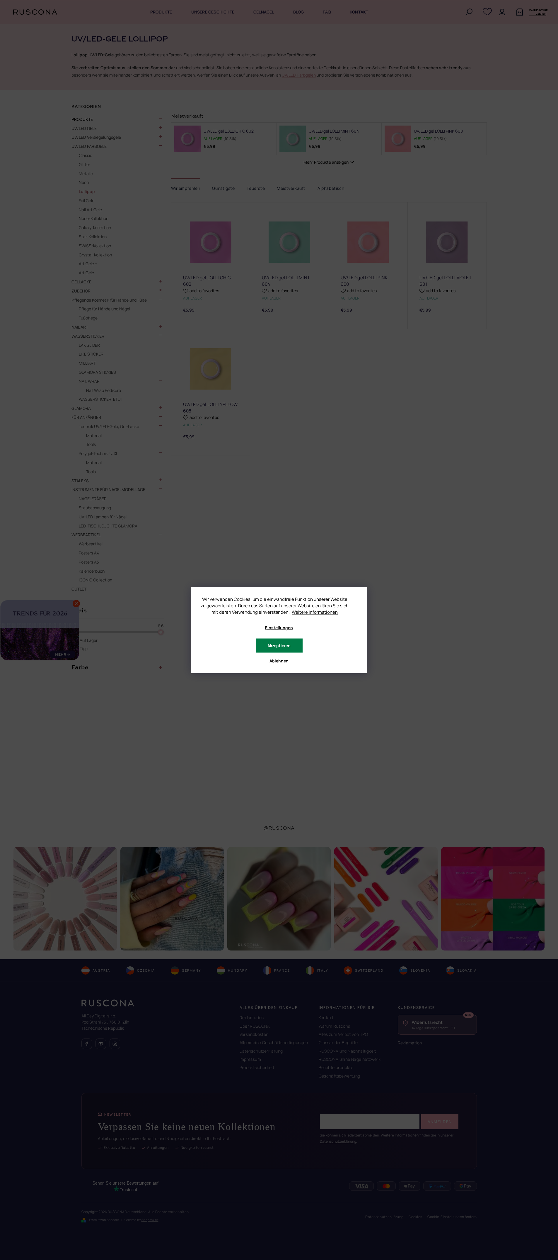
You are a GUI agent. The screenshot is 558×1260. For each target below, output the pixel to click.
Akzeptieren (279, 645)
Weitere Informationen (315, 612)
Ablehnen (279, 660)
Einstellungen (279, 627)
